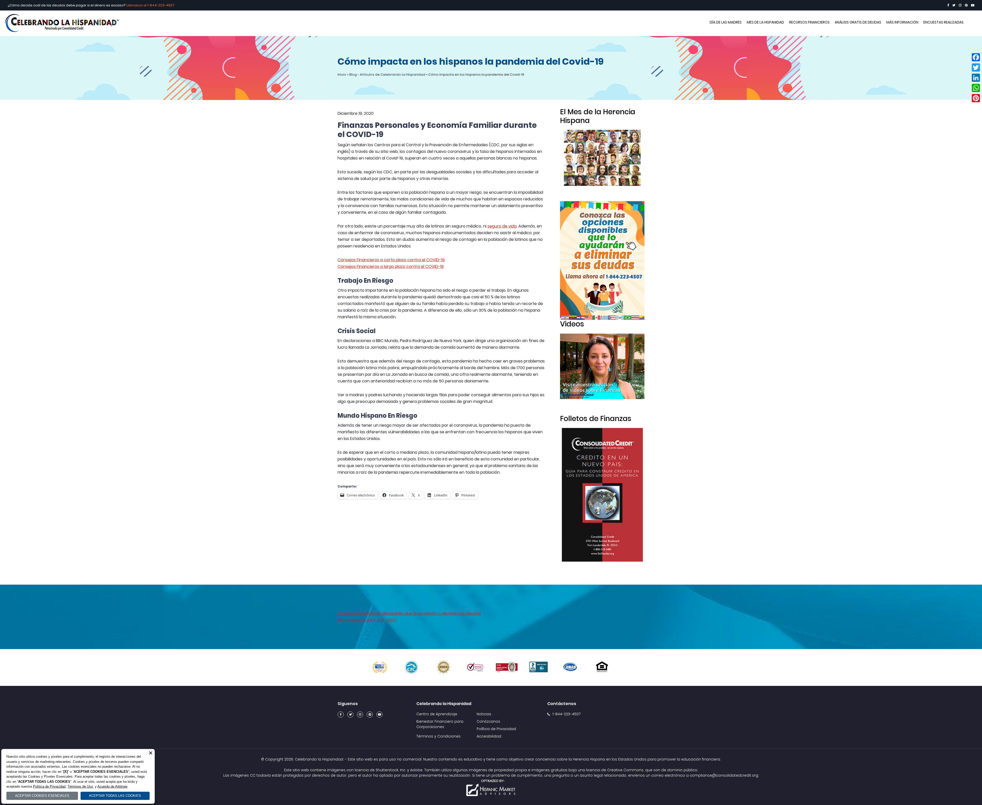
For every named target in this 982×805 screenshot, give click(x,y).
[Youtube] (972, 5)
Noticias (484, 714)
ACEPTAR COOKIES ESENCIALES (42, 796)
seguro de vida (502, 226)
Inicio (342, 74)
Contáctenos (561, 704)
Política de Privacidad (496, 728)
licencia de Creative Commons (614, 770)
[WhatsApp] (976, 88)
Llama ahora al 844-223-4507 (367, 620)
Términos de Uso (80, 786)
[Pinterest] (966, 5)
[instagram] (960, 5)
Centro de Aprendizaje (436, 714)
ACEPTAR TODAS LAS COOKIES (115, 796)
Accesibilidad (489, 736)
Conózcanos (488, 721)
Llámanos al (136, 5)
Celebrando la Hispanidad (491, 23)
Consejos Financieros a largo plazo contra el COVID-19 (391, 266)
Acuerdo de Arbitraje (112, 786)
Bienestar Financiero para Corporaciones (439, 724)
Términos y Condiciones (438, 736)
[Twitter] (953, 5)
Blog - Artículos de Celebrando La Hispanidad (387, 74)
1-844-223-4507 (160, 5)
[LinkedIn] (976, 78)
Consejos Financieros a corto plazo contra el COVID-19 (391, 260)
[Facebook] (948, 5)
